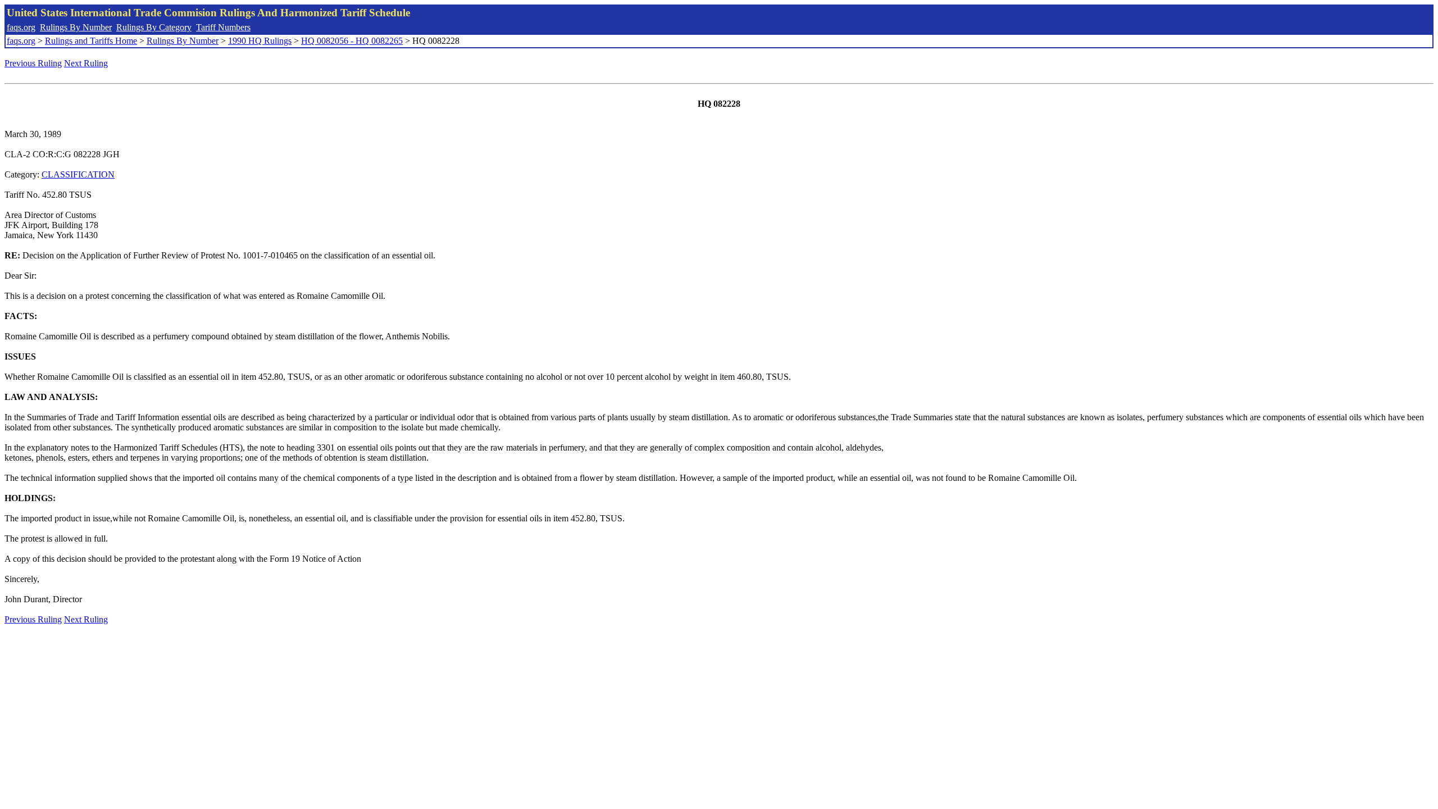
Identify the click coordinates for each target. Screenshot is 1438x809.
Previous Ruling (33, 63)
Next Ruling (86, 63)
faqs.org (21, 27)
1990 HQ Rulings (260, 41)
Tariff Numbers (223, 27)
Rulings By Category (154, 27)
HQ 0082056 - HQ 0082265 (352, 41)
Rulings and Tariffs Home (91, 41)
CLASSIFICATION (78, 174)
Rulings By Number (76, 27)
